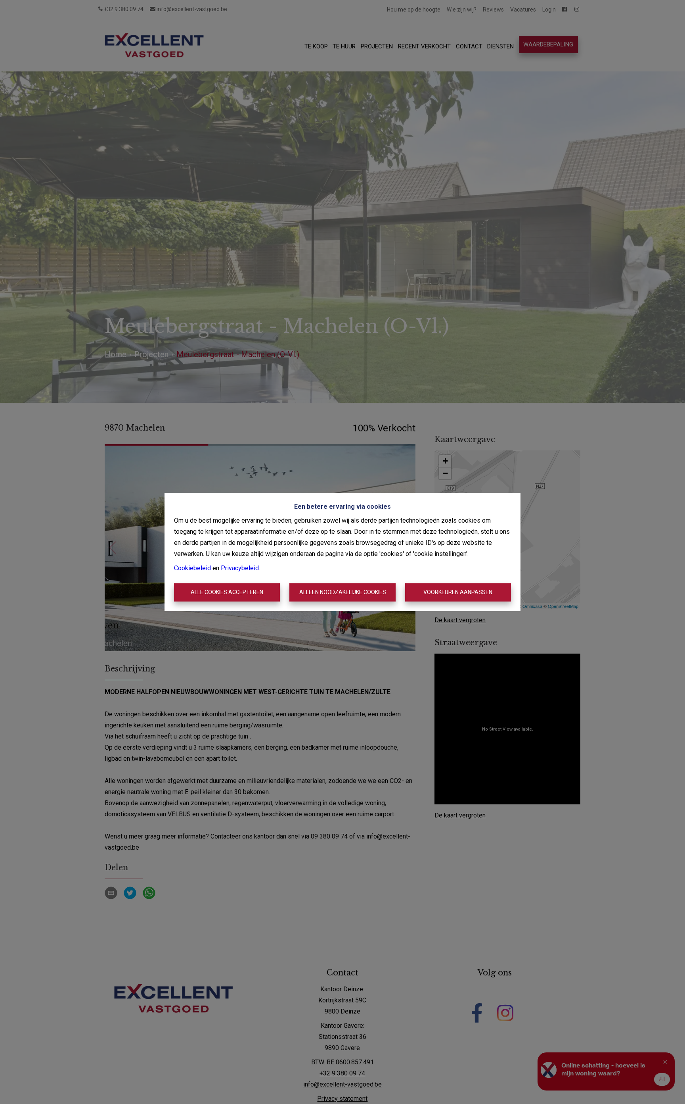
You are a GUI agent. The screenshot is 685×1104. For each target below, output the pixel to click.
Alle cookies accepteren (227, 592)
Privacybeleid (240, 568)
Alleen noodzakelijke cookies (342, 592)
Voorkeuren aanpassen (457, 592)
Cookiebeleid (192, 568)
